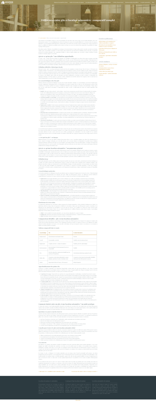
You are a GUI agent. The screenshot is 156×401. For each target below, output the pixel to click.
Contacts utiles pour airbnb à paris (106, 71)
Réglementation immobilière (132, 2)
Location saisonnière (145, 2)
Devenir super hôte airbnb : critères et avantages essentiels (84, 371)
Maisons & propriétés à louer (61, 2)
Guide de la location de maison (77, 2)
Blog (153, 2)
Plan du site (78, 400)
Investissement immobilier (92, 2)
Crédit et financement (118, 2)
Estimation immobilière (105, 2)
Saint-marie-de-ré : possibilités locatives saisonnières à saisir (52, 371)
